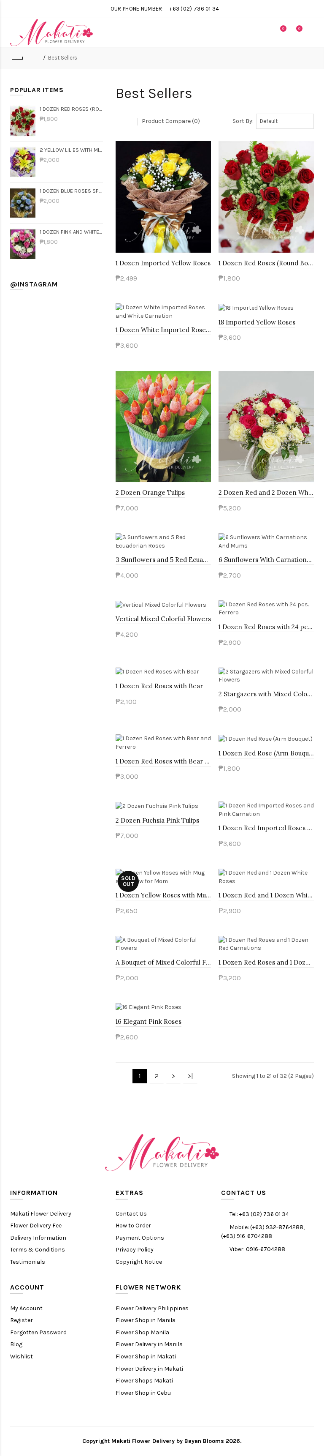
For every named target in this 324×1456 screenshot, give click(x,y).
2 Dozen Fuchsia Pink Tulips (157, 820)
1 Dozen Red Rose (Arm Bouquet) (266, 753)
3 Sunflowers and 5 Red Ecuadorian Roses (163, 560)
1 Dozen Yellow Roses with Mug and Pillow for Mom (163, 895)
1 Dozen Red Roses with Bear (159, 686)
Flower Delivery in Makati (149, 1368)
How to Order (133, 1225)
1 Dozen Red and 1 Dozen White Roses (266, 895)
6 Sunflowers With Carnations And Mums (266, 560)
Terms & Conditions (37, 1249)
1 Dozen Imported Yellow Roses (163, 263)
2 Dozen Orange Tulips (150, 492)
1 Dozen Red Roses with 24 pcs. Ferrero (266, 627)
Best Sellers (62, 58)
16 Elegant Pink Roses (148, 1021)
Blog (16, 1344)
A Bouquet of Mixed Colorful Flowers (163, 962)
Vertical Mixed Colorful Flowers (163, 619)
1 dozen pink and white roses (71, 232)
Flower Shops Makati (144, 1380)
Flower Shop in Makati (146, 1356)
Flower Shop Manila (142, 1332)
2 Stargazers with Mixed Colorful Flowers (266, 694)
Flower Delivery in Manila (149, 1344)
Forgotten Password (38, 1332)
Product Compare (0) (171, 121)
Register (21, 1320)
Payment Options (140, 1237)
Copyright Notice (139, 1261)
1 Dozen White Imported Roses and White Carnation (163, 330)
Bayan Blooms (204, 1441)
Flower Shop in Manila (146, 1320)
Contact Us (131, 1213)
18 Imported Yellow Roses (257, 322)
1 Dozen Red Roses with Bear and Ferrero (163, 761)
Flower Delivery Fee (36, 1225)
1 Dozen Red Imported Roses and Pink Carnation (266, 828)
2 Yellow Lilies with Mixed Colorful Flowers (71, 150)
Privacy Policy (135, 1249)
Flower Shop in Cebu (143, 1392)
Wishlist (21, 1356)
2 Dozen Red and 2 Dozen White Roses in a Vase (266, 492)
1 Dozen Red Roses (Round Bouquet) (71, 109)
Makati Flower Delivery (40, 1213)
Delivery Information (38, 1237)
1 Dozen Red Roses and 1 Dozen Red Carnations (266, 962)
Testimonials (27, 1261)
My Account (26, 1308)
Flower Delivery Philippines (152, 1308)
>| (190, 1076)
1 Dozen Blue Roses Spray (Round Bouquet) (71, 191)
